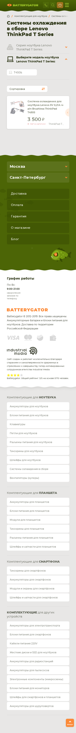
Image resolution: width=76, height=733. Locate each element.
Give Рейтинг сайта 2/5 (11, 375)
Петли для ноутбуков (23, 433)
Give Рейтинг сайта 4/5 (18, 375)
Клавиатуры (17, 424)
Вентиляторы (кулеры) (24, 478)
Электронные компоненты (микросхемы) (36, 679)
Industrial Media (22, 351)
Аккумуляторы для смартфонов (30, 579)
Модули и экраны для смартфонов (32, 588)
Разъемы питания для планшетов (31, 538)
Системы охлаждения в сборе (29, 469)
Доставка (19, 193)
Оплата (17, 205)
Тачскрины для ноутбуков (26, 451)
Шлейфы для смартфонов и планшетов (35, 697)
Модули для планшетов (25, 520)
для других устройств (30, 614)
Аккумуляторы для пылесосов (29, 670)
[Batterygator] (10, 16)
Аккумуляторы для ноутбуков (29, 406)
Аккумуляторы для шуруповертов (32, 706)
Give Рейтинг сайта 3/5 (15, 375)
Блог (15, 239)
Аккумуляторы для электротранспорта (35, 625)
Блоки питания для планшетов (29, 511)
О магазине (20, 227)
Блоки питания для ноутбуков (29, 415)
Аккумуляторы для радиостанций (31, 661)
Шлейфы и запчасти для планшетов (33, 547)
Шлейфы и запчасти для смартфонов (34, 597)
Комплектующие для (31, 397)
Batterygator (35, 309)
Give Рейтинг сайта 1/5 (8, 375)
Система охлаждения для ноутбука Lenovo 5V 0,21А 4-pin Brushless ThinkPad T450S (46, 107)
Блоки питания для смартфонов (30, 634)
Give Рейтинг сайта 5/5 (21, 375)
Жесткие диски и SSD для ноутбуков (33, 652)
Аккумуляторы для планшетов (29, 502)
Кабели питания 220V (23, 643)
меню (66, 5)
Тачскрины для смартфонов (28, 571)
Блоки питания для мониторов (29, 688)
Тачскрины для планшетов (27, 529)
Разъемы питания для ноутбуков (31, 442)
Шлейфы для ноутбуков (25, 460)
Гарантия (19, 216)
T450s (18, 72)
